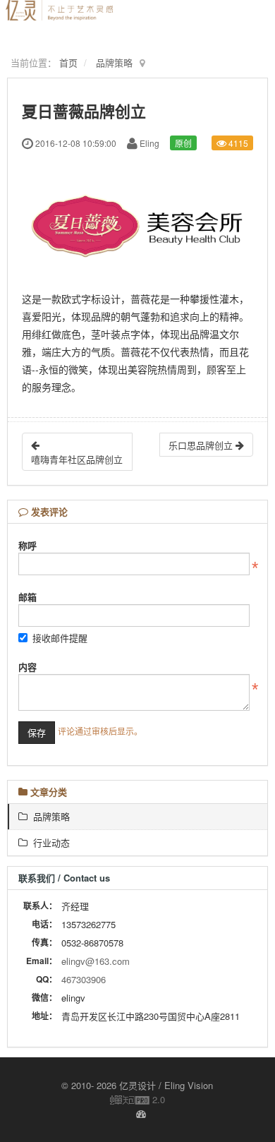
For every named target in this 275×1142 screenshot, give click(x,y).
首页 (68, 62)
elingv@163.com (95, 961)
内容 (27, 666)
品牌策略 (114, 62)
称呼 (27, 545)
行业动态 (49, 842)
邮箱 (27, 596)
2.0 (137, 1100)
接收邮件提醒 (59, 637)
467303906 (83, 979)
